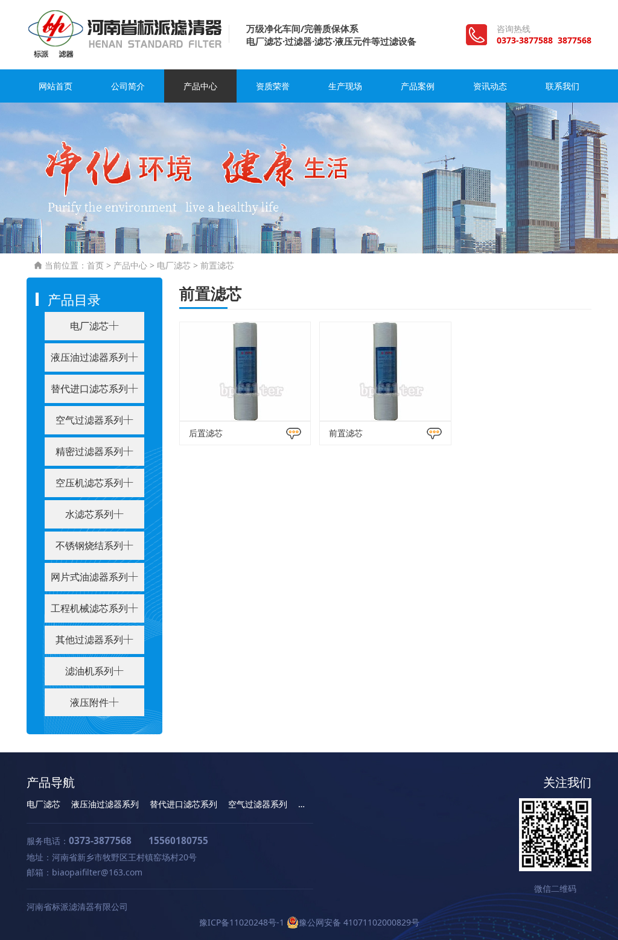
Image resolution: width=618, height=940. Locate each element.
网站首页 (55, 86)
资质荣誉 (273, 86)
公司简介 (128, 86)
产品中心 (200, 86)
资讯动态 (490, 86)
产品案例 (418, 86)
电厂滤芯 (174, 265)
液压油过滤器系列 (105, 804)
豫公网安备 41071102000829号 (359, 922)
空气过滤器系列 (257, 804)
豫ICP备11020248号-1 (241, 922)
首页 (95, 265)
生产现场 (345, 86)
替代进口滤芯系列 (183, 804)
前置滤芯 (217, 265)
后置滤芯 (206, 433)
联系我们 (562, 86)
